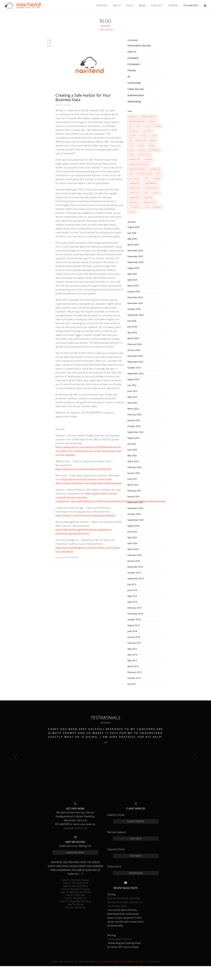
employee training (144, 174)
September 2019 (135, 578)
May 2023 (132, 396)
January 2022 (133, 473)
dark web (156, 179)
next (195, 757)
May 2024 (132, 332)
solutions (147, 131)
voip (130, 126)
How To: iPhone (75, 904)
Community (134, 82)
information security (137, 169)
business (157, 207)
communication (148, 202)
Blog (142, 5)
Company (132, 58)
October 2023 (134, 367)
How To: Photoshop (75, 907)
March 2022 (133, 461)
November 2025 (135, 256)
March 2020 (133, 549)
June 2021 (132, 478)
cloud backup (134, 207)
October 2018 (134, 619)
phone (131, 150)
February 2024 (134, 344)
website (152, 121)
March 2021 (133, 484)
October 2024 (134, 309)
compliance (133, 202)
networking (154, 150)
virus (138, 126)
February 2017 (134, 642)
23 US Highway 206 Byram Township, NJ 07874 (121, 961)
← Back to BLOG (105, 29)
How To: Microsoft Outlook (75, 879)
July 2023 (131, 385)
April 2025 (132, 279)
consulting (148, 198)
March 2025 (133, 285)
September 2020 (135, 519)
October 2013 (134, 678)
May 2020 (132, 537)
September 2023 (135, 373)
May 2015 (132, 660)
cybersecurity (134, 183)
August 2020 (133, 525)
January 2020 (133, 560)
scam (154, 136)
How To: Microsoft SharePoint (75, 892)
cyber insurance (151, 188)
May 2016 (132, 648)
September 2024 (135, 314)
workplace (133, 117)
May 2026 (132, 238)
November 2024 (135, 303)
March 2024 (133, 338)
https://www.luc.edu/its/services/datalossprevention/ (85, 515)
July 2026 (131, 232)
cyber (146, 193)
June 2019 (132, 590)
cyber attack (134, 193)
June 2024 (132, 326)
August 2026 (133, 227)
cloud (146, 207)
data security (134, 179)
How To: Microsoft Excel (75, 882)
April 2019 (132, 601)
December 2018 (135, 613)
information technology (139, 164)
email (158, 174)
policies (141, 145)
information (155, 169)
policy (131, 145)
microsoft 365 (134, 160)
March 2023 (133, 408)
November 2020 (135, 508)
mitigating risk (144, 155)
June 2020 (132, 531)
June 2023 (132, 391)
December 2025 (135, 250)
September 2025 (135, 262)
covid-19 (156, 193)
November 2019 (135, 566)
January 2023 (133, 420)
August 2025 (133, 268)
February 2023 (134, 414)
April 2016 (132, 654)
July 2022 (131, 443)
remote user (141, 140)
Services (101, 5)
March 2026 (133, 244)
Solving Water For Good (119, 939)
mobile (131, 155)
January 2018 (133, 637)
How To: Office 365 (75, 895)
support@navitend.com (75, 828)
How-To (131, 51)
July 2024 (131, 320)
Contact (156, 5)
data (146, 179)
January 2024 (133, 350)
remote (153, 140)
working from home (137, 121)
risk (130, 140)
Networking (134, 101)
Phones (131, 70)
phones (151, 145)
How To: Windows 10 (75, 898)
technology (134, 131)
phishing (141, 150)
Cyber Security (135, 89)
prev (16, 757)
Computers (133, 64)
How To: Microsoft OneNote (75, 889)
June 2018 (132, 631)
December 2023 (135, 355)
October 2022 (134, 426)
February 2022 (134, 467)
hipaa (131, 174)
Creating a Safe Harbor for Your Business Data (83, 97)
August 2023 (133, 379)
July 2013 (131, 683)
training (157, 126)
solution (132, 136)
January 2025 (133, 291)
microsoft (148, 160)
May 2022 (132, 455)
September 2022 (135, 432)
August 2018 (133, 625)
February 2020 (134, 555)
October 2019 (134, 572)
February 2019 (134, 607)
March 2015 (133, 666)
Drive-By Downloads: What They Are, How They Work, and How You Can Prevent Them (125, 902)
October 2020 (134, 514)
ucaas (147, 126)
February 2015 (134, 672)
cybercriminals (150, 183)
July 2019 (131, 584)
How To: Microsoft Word (75, 886)
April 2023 (132, 402)
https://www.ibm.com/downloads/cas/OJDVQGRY (83, 469)
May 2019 (132, 596)
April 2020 (132, 543)
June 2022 (132, 449)
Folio (129, 5)
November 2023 (135, 361)
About (117, 5)
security (143, 136)
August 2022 (133, 437)
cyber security (134, 188)
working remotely (149, 117)
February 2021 (134, 490)
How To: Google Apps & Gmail (75, 901)
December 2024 (135, 297)
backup (132, 212)
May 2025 (132, 273)
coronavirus (134, 198)
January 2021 (133, 496)
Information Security (139, 45)
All (128, 76)
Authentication (135, 95)
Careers (173, 5)
